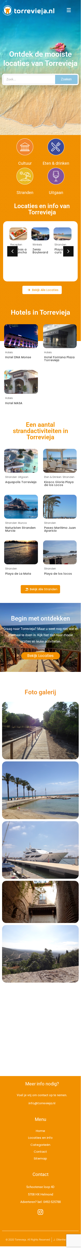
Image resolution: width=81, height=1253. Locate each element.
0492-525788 (52, 1202)
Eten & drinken (56, 163)
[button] (68, 251)
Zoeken (66, 79)
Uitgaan (56, 192)
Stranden (25, 192)
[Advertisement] (40, 1033)
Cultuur (25, 163)
